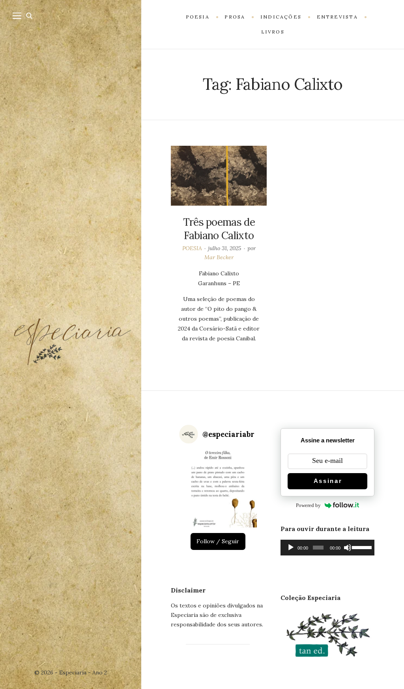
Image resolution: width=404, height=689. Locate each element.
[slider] (361, 547)
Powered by (308, 505)
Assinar (328, 480)
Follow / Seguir (217, 541)
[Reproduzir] (291, 548)
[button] (218, 488)
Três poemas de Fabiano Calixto (219, 228)
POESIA (192, 248)
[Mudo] (348, 548)
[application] (327, 547)
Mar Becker (219, 257)
